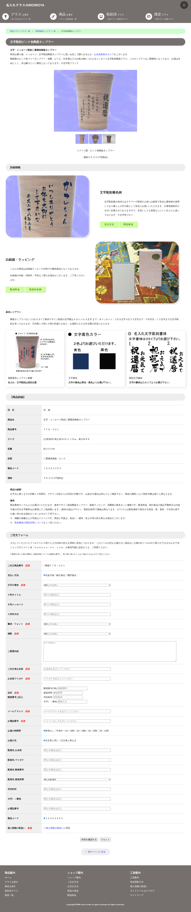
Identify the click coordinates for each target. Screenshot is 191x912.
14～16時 (69, 731)
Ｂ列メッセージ (15, 604)
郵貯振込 (72, 575)
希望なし (49, 731)
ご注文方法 (72, 882)
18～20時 (92, 731)
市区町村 (48, 697)
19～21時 (104, 731)
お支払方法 (72, 886)
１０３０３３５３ (54, 818)
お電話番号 (16, 721)
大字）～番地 (50, 701)
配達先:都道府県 (16, 779)
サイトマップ (136, 895)
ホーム (8, 877)
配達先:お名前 (15, 750)
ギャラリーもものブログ (142, 891)
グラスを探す (11, 882)
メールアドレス (19, 711)
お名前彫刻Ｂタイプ (104, 54)
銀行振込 (60, 575)
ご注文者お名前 (19, 669)
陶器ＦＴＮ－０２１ (55, 565)
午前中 (59, 731)
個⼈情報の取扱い (55, 828)
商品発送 (128, 224)
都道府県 (48, 693)
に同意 (58, 828)
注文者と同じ (51, 740)
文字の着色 (16, 585)
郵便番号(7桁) (51, 688)
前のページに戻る (97, 852)
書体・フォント (19, 624)
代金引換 (49, 575)
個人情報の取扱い (139, 886)
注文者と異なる (68, 740)
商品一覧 (9, 895)
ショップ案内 (74, 877)
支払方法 (109, 224)
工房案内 (134, 877)
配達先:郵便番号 (16, 769)
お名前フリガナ (19, 678)
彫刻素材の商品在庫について (29, 522)
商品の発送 (72, 891)
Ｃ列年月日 (13, 614)
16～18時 (81, 731)
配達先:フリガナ (16, 760)
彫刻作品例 (35, 289)
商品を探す (10, 886)
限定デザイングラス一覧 (20, 31)
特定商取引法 (136, 882)
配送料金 (15, 289)
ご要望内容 (13, 651)
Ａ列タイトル (14, 595)
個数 (13, 633)
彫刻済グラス (11, 891)
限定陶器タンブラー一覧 (46, 31)
